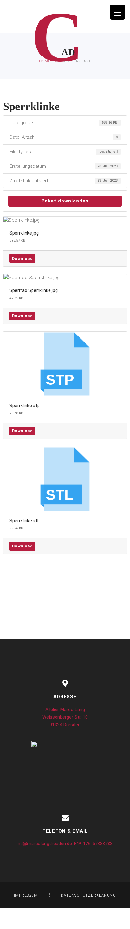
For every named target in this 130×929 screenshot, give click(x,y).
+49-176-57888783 (93, 843)
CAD (58, 61)
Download (22, 258)
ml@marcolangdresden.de (45, 843)
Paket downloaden (65, 201)
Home (44, 61)
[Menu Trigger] (117, 12)
